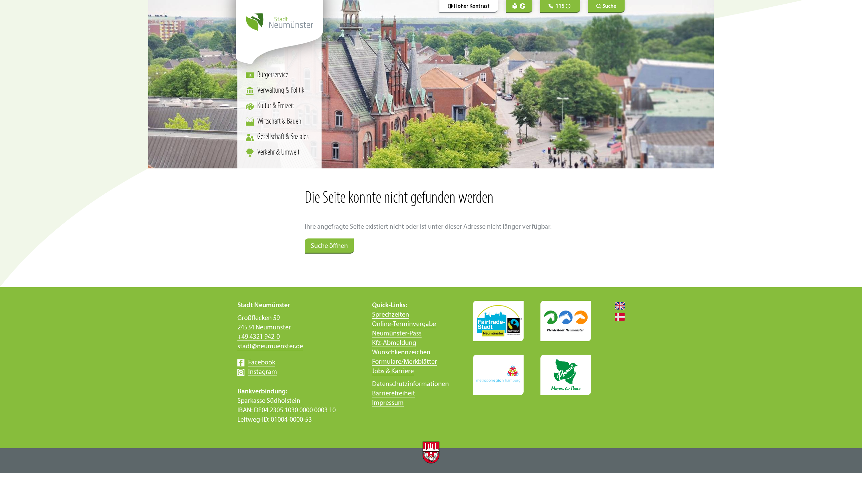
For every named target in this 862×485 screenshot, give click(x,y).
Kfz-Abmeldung (394, 343)
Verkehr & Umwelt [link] (278, 153)
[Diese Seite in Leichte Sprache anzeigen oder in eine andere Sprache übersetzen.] (519, 6)
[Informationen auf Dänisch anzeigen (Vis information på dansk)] (616, 316)
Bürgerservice (272, 75)
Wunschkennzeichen (401, 352)
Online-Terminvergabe (404, 324)
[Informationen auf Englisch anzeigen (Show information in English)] (616, 305)
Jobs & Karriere (393, 371)
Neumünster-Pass (397, 333)
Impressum (388, 403)
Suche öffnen (329, 246)
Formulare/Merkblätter (404, 362)
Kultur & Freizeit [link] (275, 106)
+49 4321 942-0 (258, 337)
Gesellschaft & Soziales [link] (282, 137)
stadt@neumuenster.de (270, 346)
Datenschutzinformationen (410, 384)
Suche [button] (609, 6)
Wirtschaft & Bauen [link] (279, 122)
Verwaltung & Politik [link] (280, 91)
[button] (468, 6)
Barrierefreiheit (393, 393)
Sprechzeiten (390, 315)
